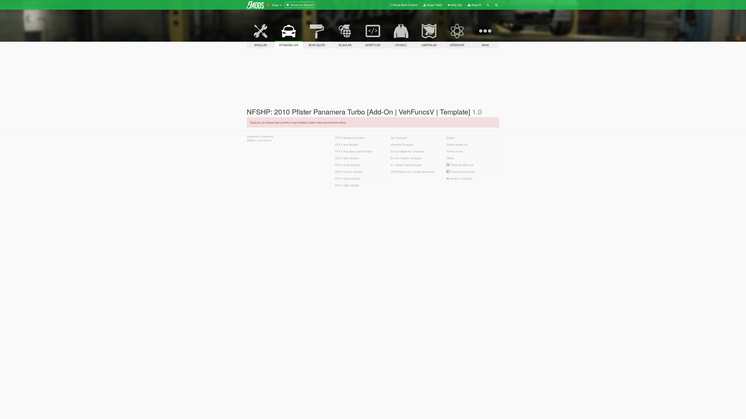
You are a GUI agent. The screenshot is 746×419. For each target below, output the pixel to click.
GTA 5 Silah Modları (347, 158)
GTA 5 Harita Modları (348, 178)
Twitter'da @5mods (461, 165)
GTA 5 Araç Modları (347, 144)
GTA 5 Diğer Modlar (347, 185)
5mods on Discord (460, 178)
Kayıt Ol (476, 5)
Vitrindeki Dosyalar (402, 144)
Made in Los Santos (259, 140)
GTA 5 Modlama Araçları (350, 138)
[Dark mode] (488, 5)
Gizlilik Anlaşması (457, 144)
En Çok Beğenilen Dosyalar (407, 151)
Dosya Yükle (434, 5)
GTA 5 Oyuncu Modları (349, 172)
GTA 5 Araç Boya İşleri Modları (353, 151)
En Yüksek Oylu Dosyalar (406, 165)
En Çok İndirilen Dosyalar (406, 158)
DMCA (450, 158)
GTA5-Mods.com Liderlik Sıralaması (412, 172)
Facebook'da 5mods (462, 172)
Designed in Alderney (260, 136)
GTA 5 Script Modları (347, 165)
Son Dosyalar (399, 138)
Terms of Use (454, 151)
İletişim (450, 138)
